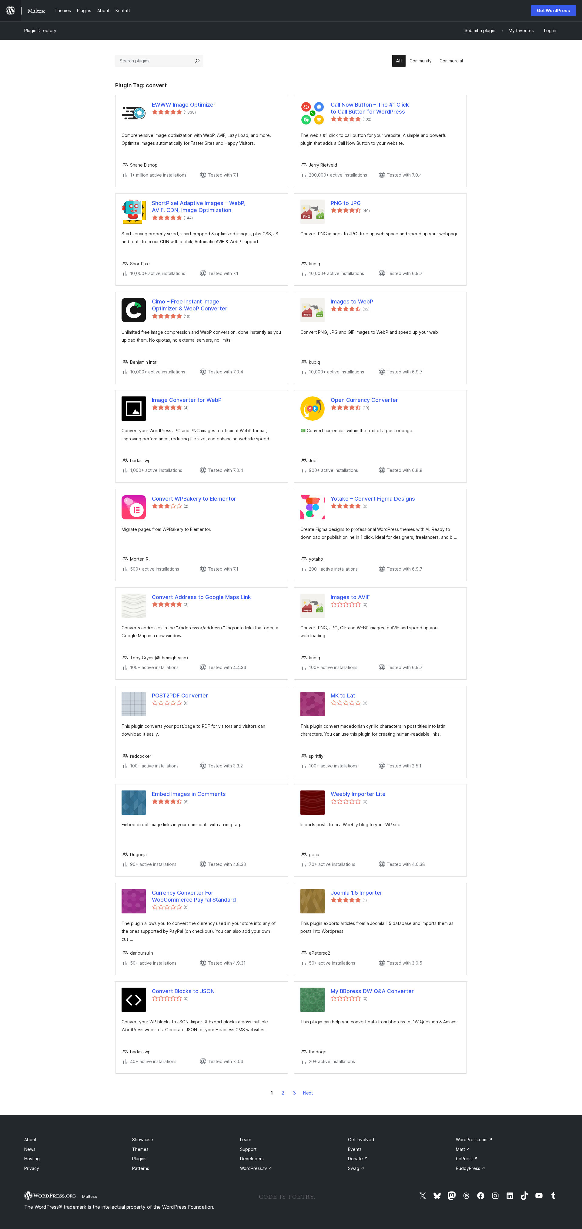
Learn (245, 1139)
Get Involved (361, 1139)
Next (308, 1092)
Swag (356, 1168)
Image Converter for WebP (187, 400)
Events (355, 1149)
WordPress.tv (256, 1168)
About (30, 1139)
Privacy (31, 1168)
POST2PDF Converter (180, 695)
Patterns (140, 1168)
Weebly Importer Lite (358, 794)
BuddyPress (470, 1168)
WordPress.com (474, 1139)
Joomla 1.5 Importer (356, 892)
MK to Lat (343, 695)
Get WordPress (553, 10)
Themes (140, 1149)
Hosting (32, 1158)
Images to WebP (352, 301)
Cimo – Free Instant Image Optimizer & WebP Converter (189, 305)
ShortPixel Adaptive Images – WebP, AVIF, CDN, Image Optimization (199, 206)
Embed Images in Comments (189, 794)
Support (248, 1149)
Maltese (89, 1196)
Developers (252, 1158)
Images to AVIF (350, 597)
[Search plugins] (197, 61)
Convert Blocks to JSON (183, 991)
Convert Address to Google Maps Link (201, 597)
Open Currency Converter (364, 400)
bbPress (467, 1158)
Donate (358, 1158)
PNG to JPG (346, 203)
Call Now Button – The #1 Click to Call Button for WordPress (370, 108)
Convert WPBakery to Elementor (194, 498)
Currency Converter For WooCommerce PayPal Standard (194, 896)
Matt (463, 1149)
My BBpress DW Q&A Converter (372, 991)
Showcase (142, 1139)
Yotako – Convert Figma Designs (373, 498)
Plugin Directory (40, 30)
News (29, 1149)
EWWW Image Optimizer (184, 104)
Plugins (139, 1158)
